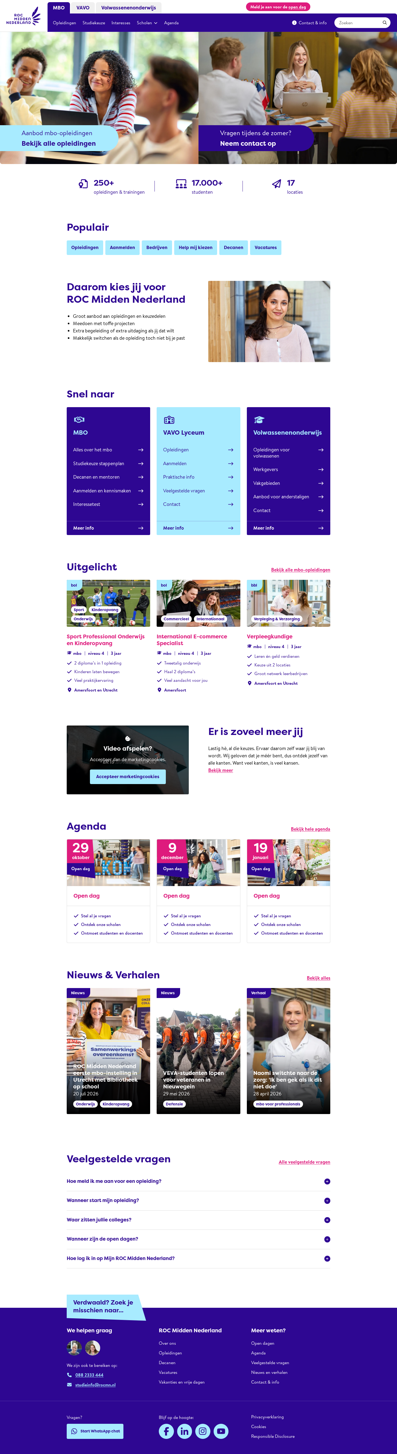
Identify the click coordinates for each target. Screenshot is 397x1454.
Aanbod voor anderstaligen (281, 496)
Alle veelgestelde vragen (304, 1162)
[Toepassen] (385, 23)
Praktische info (178, 477)
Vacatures (168, 1372)
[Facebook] (166, 1431)
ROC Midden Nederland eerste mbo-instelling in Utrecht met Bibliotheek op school (105, 1076)
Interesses (121, 23)
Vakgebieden (266, 483)
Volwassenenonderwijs (128, 8)
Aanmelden (175, 463)
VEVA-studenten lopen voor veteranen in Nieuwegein (193, 1080)
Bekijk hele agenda (310, 829)
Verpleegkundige (269, 636)
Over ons (167, 1343)
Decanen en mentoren (96, 477)
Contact (171, 504)
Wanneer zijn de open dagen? (102, 1239)
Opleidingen (64, 23)
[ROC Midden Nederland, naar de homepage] (23, 16)
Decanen (167, 1363)
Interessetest (86, 504)
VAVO (82, 8)
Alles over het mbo (92, 449)
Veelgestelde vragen (184, 490)
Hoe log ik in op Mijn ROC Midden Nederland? (121, 1258)
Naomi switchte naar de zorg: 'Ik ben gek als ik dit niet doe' (287, 1080)
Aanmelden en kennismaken (102, 490)
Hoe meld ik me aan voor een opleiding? (114, 1181)
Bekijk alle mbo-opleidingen (300, 569)
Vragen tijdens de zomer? (255, 132)
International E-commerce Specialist (192, 640)
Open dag (86, 895)
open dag (297, 7)
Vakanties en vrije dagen (182, 1382)
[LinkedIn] (184, 1431)
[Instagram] (202, 1431)
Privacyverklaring (267, 1417)
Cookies (258, 1426)
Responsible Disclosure (273, 1436)
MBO (59, 8)
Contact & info (313, 23)
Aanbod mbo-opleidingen (57, 132)
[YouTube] (221, 1431)
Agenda (171, 23)
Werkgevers (265, 469)
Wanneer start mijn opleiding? (103, 1200)
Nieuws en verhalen (269, 1372)
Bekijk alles (318, 978)
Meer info (83, 528)
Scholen (144, 23)
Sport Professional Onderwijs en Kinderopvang (106, 640)
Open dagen (262, 1343)
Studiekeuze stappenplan (98, 463)
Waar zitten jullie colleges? (99, 1220)
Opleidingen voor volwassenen (271, 452)
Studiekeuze (94, 23)
